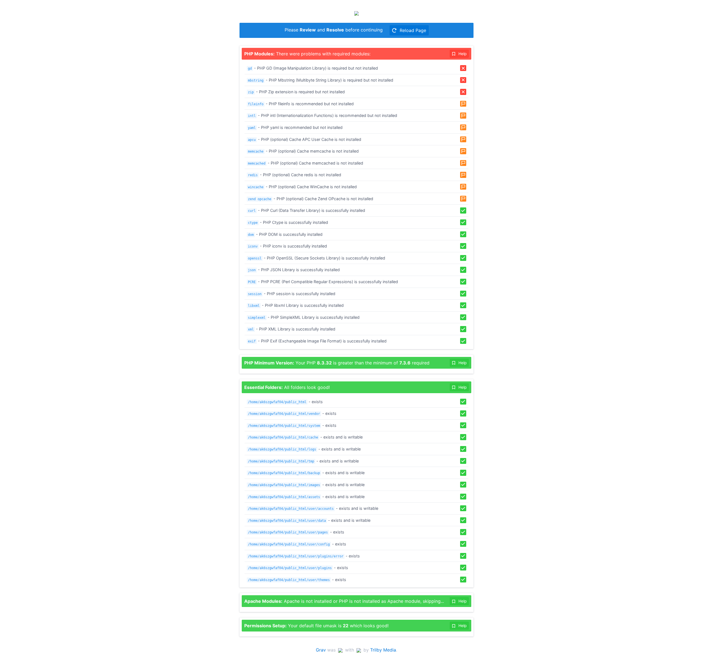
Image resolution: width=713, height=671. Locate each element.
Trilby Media (383, 650)
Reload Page (412, 30)
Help (462, 53)
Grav (321, 650)
